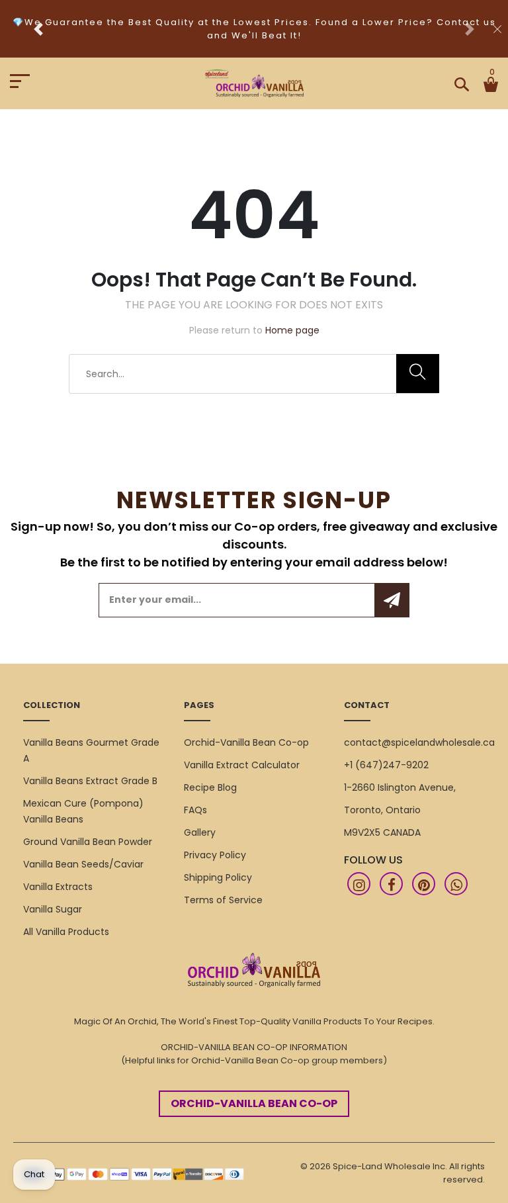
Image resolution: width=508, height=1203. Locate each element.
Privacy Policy (215, 855)
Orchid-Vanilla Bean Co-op (246, 742)
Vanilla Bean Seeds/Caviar (83, 864)
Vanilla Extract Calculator (242, 765)
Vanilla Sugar (52, 909)
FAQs (195, 810)
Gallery (200, 832)
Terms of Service (223, 900)
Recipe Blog (210, 787)
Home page (292, 330)
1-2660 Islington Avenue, (400, 787)
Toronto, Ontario (382, 810)
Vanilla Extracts (58, 886)
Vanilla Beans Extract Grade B (90, 780)
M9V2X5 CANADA (382, 832)
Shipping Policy (218, 877)
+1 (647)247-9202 (386, 765)
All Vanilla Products (66, 931)
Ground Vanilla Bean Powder (87, 841)
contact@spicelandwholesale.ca (419, 742)
